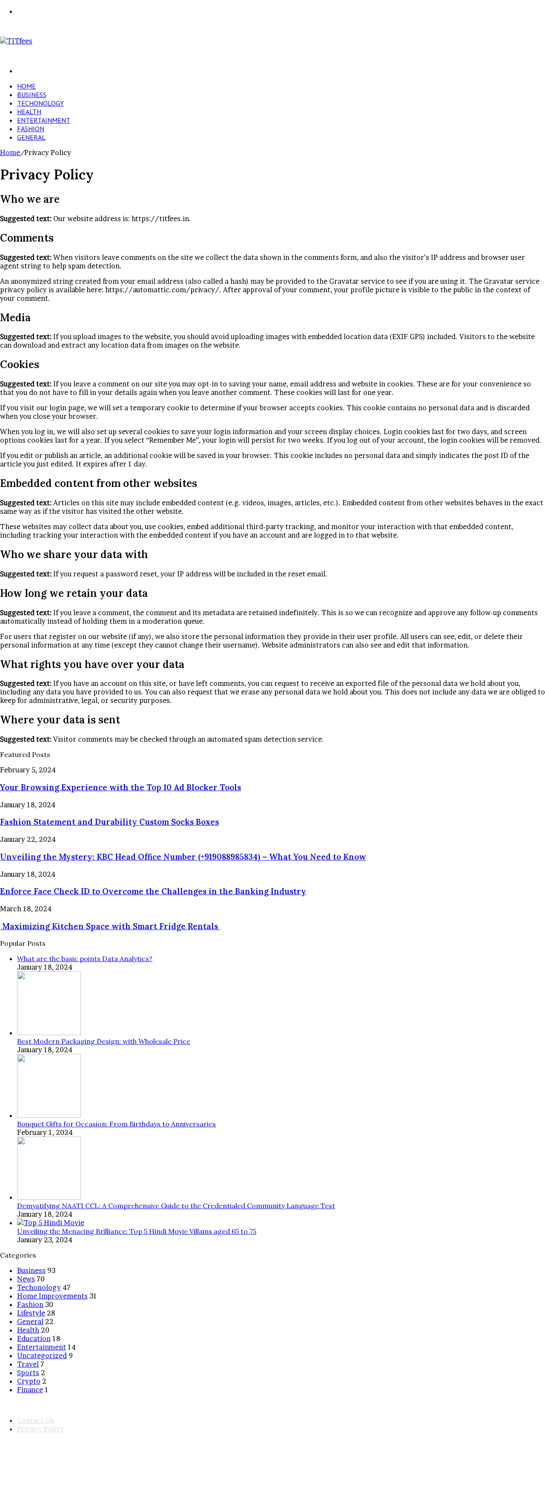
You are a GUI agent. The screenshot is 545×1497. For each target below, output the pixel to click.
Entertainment (43, 120)
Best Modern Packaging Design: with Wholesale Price (103, 1041)
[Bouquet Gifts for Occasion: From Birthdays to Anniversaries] (49, 1115)
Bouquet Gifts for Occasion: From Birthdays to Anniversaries (116, 1124)
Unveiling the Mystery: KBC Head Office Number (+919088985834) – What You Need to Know (183, 857)
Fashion (30, 128)
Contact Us (35, 1420)
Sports (28, 1372)
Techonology (40, 103)
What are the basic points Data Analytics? (84, 958)
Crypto (28, 1381)
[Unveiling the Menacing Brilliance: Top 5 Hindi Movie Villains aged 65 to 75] (50, 1222)
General (31, 137)
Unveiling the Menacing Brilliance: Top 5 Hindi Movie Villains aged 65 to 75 (136, 1231)
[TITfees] (16, 41)
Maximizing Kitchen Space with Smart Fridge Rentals (110, 926)
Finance (30, 1389)
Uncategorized (42, 1355)
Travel (28, 1364)
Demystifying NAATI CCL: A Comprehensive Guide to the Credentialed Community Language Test (176, 1205)
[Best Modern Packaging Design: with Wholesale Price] (49, 1032)
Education (34, 1338)
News (26, 1279)
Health (29, 111)
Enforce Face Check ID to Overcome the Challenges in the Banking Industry (153, 891)
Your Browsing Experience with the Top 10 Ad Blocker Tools (120, 787)
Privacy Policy (40, 1429)
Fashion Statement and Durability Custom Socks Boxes (109, 822)
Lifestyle (31, 1313)
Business (31, 94)
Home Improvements (52, 1296)
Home (26, 86)
